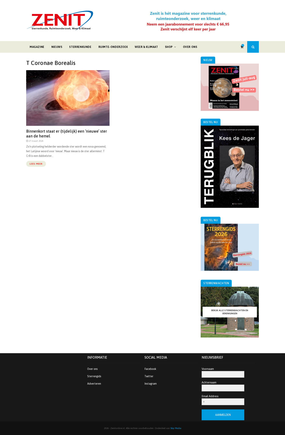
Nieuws (56, 46)
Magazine (37, 46)
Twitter (148, 376)
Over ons (190, 46)
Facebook (150, 368)
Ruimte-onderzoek (113, 46)
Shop (169, 46)
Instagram (150, 383)
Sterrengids (94, 376)
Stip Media (175, 428)
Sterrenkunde (80, 46)
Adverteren (94, 383)
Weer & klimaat (146, 46)
